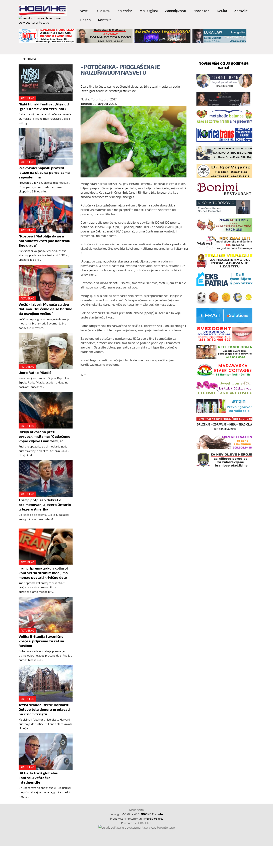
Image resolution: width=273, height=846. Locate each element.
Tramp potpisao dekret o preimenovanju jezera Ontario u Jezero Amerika (45, 504)
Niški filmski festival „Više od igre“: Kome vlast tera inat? (44, 106)
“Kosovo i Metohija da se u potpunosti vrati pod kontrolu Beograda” (44, 240)
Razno (85, 19)
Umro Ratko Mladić (35, 372)
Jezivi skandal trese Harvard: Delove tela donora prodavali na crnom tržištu (44, 709)
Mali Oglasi (148, 10)
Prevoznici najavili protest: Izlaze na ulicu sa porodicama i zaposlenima (45, 172)
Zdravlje (241, 10)
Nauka (222, 10)
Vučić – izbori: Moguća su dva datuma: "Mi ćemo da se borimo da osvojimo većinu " (45, 309)
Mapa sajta (136, 809)
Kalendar (125, 10)
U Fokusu (103, 10)
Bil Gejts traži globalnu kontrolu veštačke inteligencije (38, 777)
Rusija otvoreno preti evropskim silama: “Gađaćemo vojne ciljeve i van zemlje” (44, 436)
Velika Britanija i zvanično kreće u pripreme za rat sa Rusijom (41, 641)
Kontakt (104, 19)
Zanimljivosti (175, 10)
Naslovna (29, 58)
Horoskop (201, 10)
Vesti (84, 10)
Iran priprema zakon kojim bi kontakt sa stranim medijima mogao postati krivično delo (43, 573)
